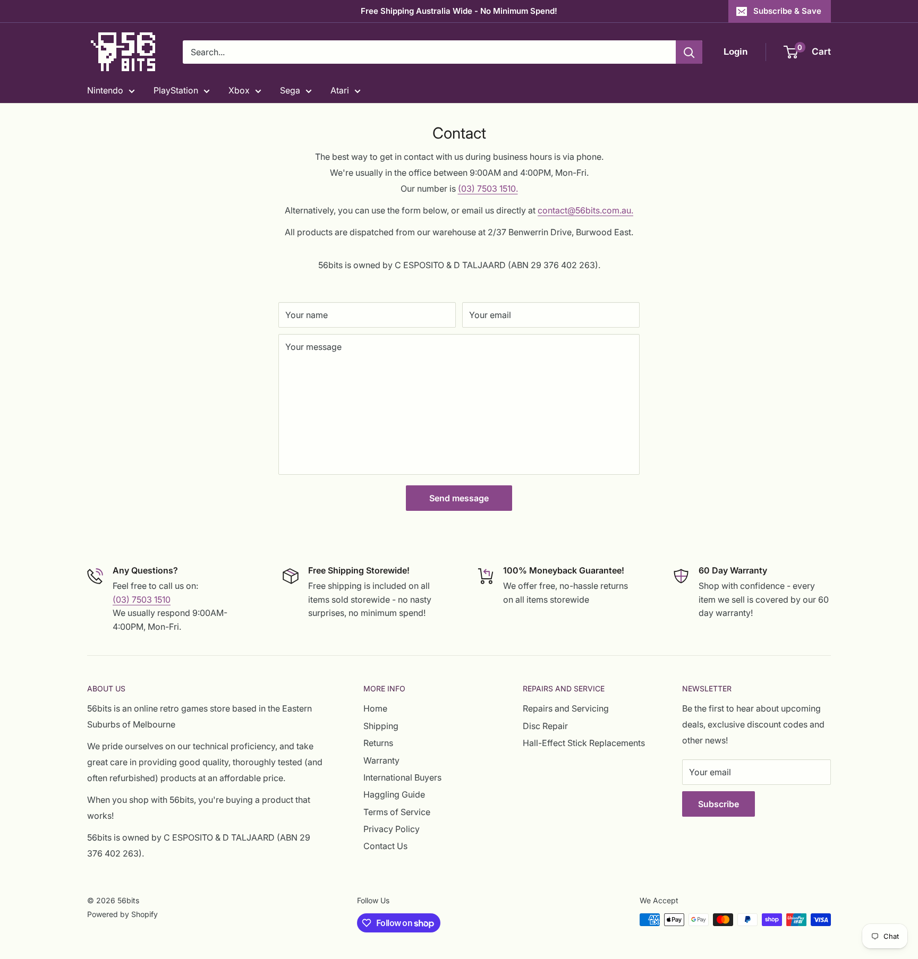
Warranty (381, 760)
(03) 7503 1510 (142, 599)
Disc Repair (545, 726)
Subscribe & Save (787, 11)
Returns (378, 743)
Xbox (239, 90)
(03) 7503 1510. (488, 188)
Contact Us (385, 846)
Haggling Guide (394, 794)
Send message (459, 498)
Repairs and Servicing (566, 708)
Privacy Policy (391, 829)
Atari (339, 90)
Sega (290, 90)
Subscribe (718, 804)
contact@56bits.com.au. (585, 210)
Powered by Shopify (122, 914)
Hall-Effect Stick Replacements (584, 743)
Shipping (380, 726)
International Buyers (402, 777)
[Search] (689, 52)
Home (375, 708)
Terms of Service (396, 812)
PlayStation (176, 90)
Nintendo (105, 90)
